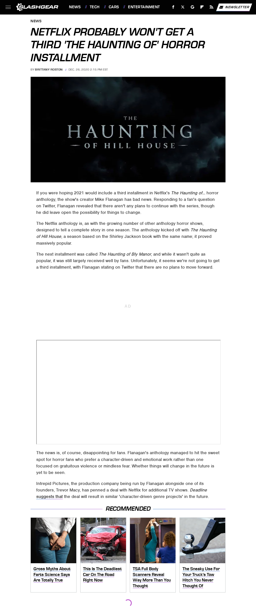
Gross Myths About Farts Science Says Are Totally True (52, 574)
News (74, 7)
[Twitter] (182, 7)
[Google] (192, 7)
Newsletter (237, 7)
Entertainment (144, 7)
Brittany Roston (49, 69)
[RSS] (211, 7)
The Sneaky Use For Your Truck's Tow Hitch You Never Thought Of (201, 577)
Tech (95, 7)
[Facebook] (173, 7)
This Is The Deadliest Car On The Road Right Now (102, 574)
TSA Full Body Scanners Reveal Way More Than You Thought (152, 577)
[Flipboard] (202, 7)
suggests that (49, 496)
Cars (114, 7)
